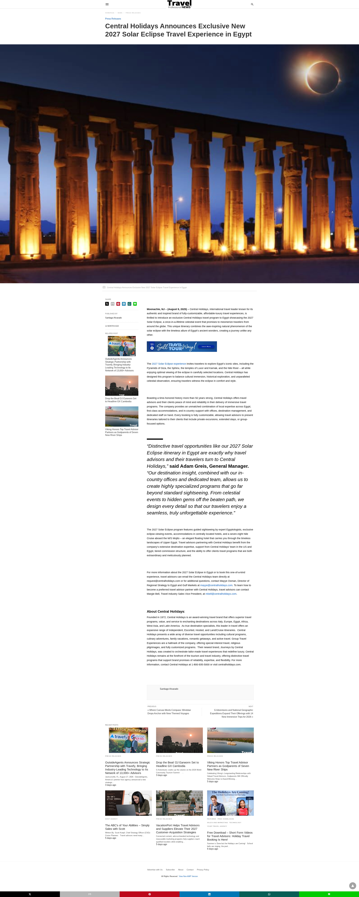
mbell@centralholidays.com (221, 593)
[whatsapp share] (129, 304)
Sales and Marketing (217, 822)
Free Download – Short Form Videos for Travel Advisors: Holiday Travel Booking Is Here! (230, 836)
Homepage (109, 13)
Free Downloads (226, 819)
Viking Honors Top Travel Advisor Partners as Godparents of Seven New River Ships (121, 432)
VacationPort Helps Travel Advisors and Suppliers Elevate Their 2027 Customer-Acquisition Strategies (178, 829)
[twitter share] (107, 304)
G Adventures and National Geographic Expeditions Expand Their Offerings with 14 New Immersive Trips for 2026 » (231, 713)
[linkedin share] (124, 304)
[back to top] (352, 885)
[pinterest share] (118, 304)
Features (211, 819)
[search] (252, 4)
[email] (90, 894)
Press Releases (133, 13)
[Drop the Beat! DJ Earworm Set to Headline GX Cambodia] (121, 386)
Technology (235, 822)
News (120, 13)
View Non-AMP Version (188, 876)
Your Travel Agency (217, 826)
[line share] (135, 304)
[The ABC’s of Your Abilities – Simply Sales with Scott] (128, 803)
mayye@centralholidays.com (216, 585)
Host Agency (111, 819)
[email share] (112, 304)
